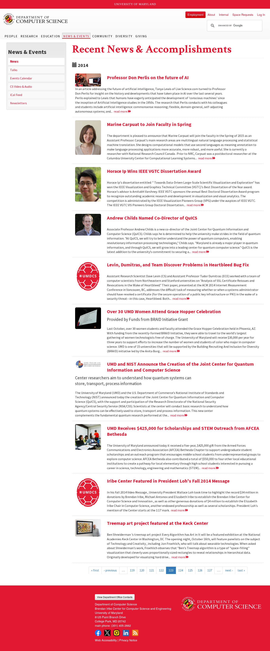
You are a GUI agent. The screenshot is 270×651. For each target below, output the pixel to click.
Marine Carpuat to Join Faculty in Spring (149, 124)
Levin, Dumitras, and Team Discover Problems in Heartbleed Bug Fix (178, 265)
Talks (13, 70)
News (14, 61)
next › (229, 570)
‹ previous (110, 570)
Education (50, 36)
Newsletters (18, 103)
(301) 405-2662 (121, 625)
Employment (195, 14)
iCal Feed (16, 95)
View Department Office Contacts (114, 597)
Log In (261, 14)
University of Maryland (135, 4)
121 (151, 570)
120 (142, 570)
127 (209, 570)
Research (29, 36)
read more (121, 111)
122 (161, 570)
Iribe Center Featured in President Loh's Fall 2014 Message (168, 481)
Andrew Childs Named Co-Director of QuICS (152, 218)
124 (180, 570)
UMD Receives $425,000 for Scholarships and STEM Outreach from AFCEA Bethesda (183, 431)
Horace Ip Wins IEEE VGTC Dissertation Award (154, 171)
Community (102, 36)
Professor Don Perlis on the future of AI (148, 77)
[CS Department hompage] (221, 602)
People (11, 36)
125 (190, 570)
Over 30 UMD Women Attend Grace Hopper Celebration (164, 311)
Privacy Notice (128, 640)
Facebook (98, 633)
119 (132, 570)
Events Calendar (21, 78)
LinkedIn (126, 633)
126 (200, 570)
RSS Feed (135, 633)
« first (95, 570)
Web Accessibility (106, 640)
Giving (141, 36)
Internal (223, 14)
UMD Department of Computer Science (35, 19)
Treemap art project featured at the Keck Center (157, 523)
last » (241, 570)
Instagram (116, 633)
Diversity (123, 36)
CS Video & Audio (21, 86)
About (211, 14)
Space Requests (242, 14)
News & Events (76, 36)
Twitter (107, 633)
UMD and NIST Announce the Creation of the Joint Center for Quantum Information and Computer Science (180, 367)
